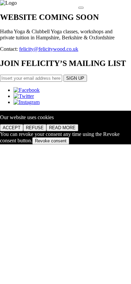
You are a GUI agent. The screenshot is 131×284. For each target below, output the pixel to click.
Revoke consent (51, 140)
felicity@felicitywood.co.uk (48, 49)
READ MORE (62, 127)
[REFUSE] (81, 8)
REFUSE (35, 127)
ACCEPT (11, 127)
